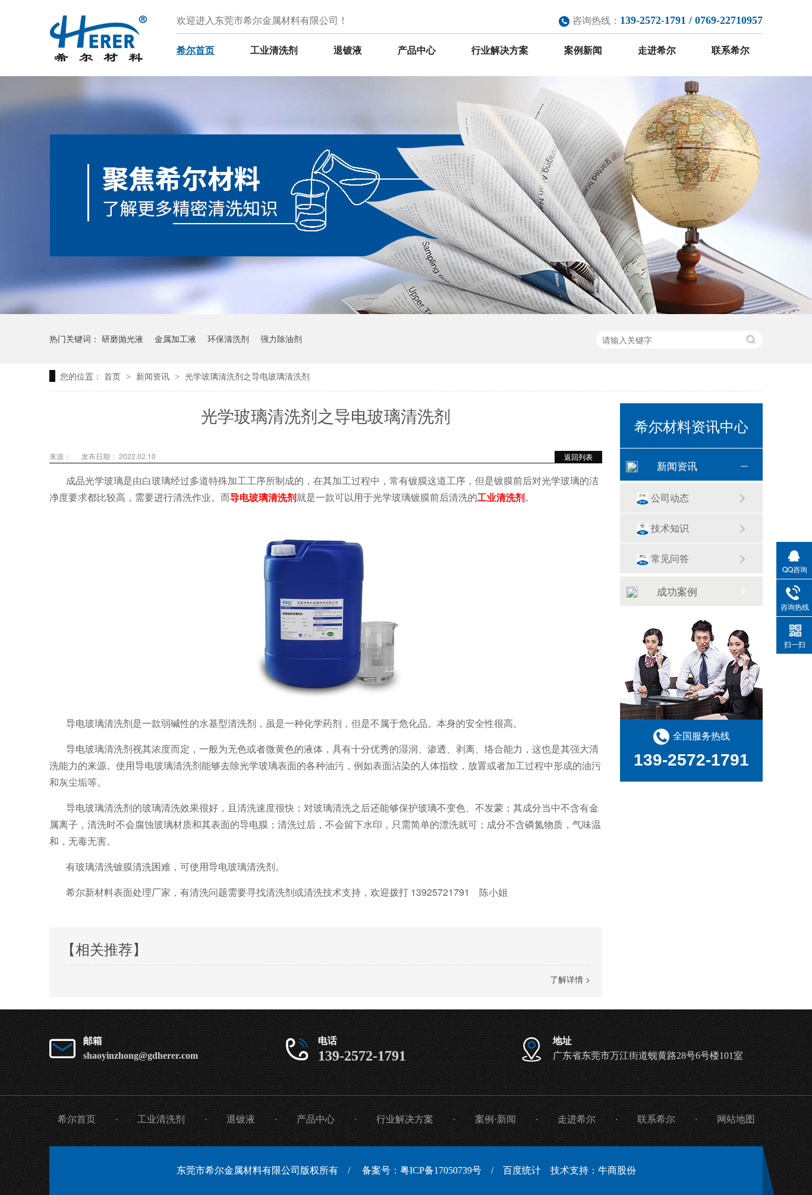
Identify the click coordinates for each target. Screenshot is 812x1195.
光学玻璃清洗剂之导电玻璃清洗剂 (247, 376)
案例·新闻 (495, 1119)
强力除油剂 (281, 338)
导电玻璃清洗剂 (263, 497)
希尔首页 (196, 50)
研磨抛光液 (122, 338)
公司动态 (670, 497)
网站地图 (736, 1119)
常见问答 (670, 558)
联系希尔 (731, 50)
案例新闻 (583, 50)
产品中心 (417, 50)
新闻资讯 (154, 376)
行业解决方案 (499, 50)
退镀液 (347, 50)
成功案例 (677, 591)
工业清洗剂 (274, 50)
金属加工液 (175, 338)
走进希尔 (657, 50)
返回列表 (578, 456)
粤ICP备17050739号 (440, 1170)
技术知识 (670, 528)
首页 (113, 376)
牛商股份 (617, 1170)
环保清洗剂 (228, 338)
